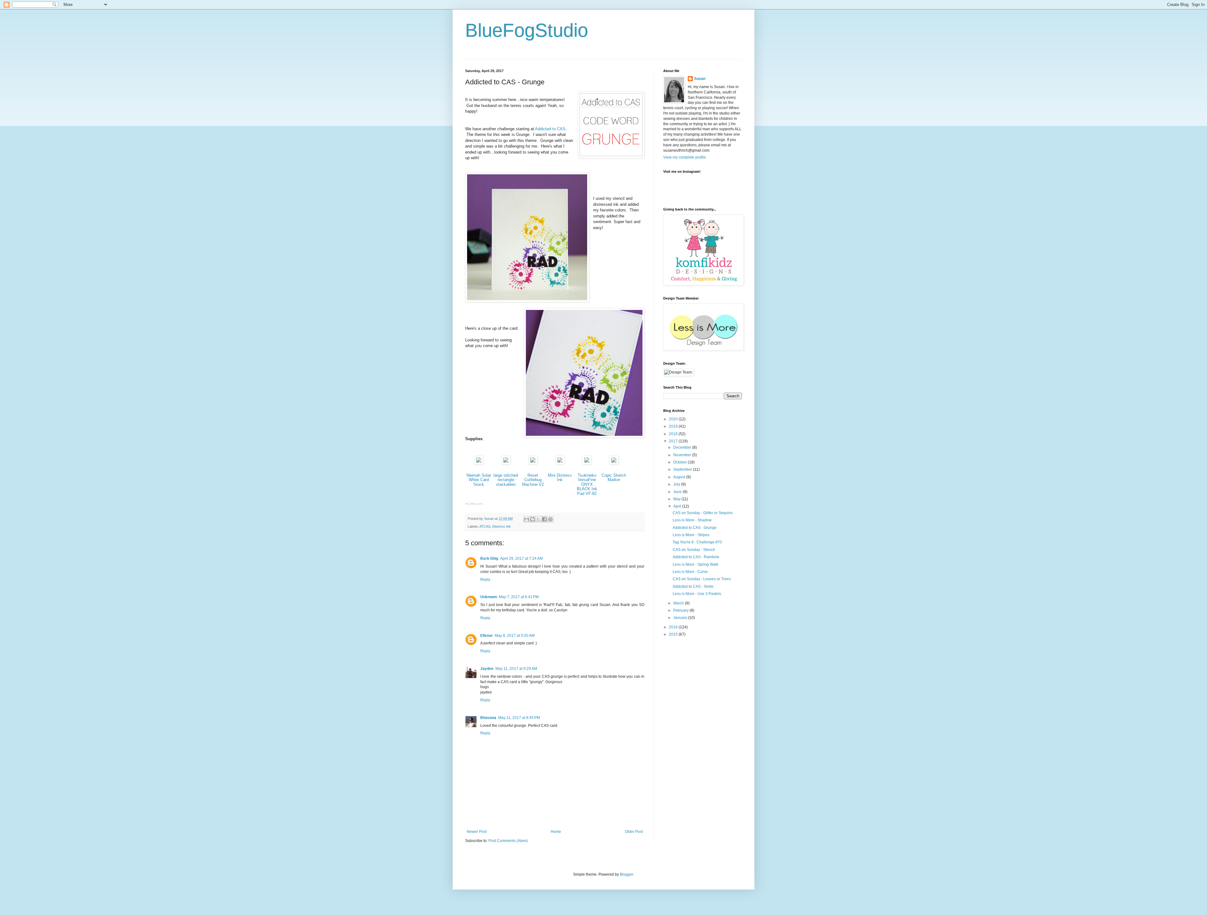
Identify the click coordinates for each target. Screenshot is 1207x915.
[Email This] (526, 519)
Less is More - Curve (690, 572)
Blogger (626, 874)
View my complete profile (684, 157)
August (679, 477)
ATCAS (484, 526)
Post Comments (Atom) (508, 841)
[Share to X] (538, 519)
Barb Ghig (489, 558)
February (681, 610)
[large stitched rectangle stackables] (505, 463)
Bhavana (488, 718)
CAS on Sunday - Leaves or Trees (702, 579)
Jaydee (486, 668)
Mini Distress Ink (560, 477)
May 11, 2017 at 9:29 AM (516, 668)
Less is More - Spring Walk (695, 564)
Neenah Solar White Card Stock (478, 480)
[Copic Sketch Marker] (613, 463)
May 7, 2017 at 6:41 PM (519, 597)
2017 (674, 441)
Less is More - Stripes (691, 535)
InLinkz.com (473, 503)
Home (556, 831)
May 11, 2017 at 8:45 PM (519, 718)
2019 (674, 426)
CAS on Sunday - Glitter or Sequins (703, 513)
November (682, 455)
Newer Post (477, 831)
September (683, 469)
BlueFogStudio (526, 30)
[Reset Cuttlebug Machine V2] (532, 463)
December (682, 447)
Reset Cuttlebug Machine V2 (533, 480)
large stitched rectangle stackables (505, 480)
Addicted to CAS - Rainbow (696, 557)
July (677, 484)
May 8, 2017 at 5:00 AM (515, 635)
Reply (485, 579)
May (677, 499)
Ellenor (486, 635)
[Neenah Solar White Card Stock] (478, 463)
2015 (674, 634)
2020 (674, 419)
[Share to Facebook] (544, 519)
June (678, 492)
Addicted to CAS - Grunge (695, 527)
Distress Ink (501, 526)
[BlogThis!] (532, 519)
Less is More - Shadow (692, 520)
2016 (674, 627)
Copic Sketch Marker (614, 477)
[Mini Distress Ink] (559, 463)
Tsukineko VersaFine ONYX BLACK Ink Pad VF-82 (587, 484)
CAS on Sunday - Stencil (694, 549)
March (679, 603)
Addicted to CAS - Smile (693, 586)
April (677, 506)
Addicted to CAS (550, 128)
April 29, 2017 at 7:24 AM (521, 558)
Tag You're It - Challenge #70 (697, 542)
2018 (674, 434)
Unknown (488, 597)
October (680, 462)
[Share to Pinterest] (550, 519)
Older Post (634, 831)
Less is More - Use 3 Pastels (697, 594)
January (680, 617)
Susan (699, 78)
